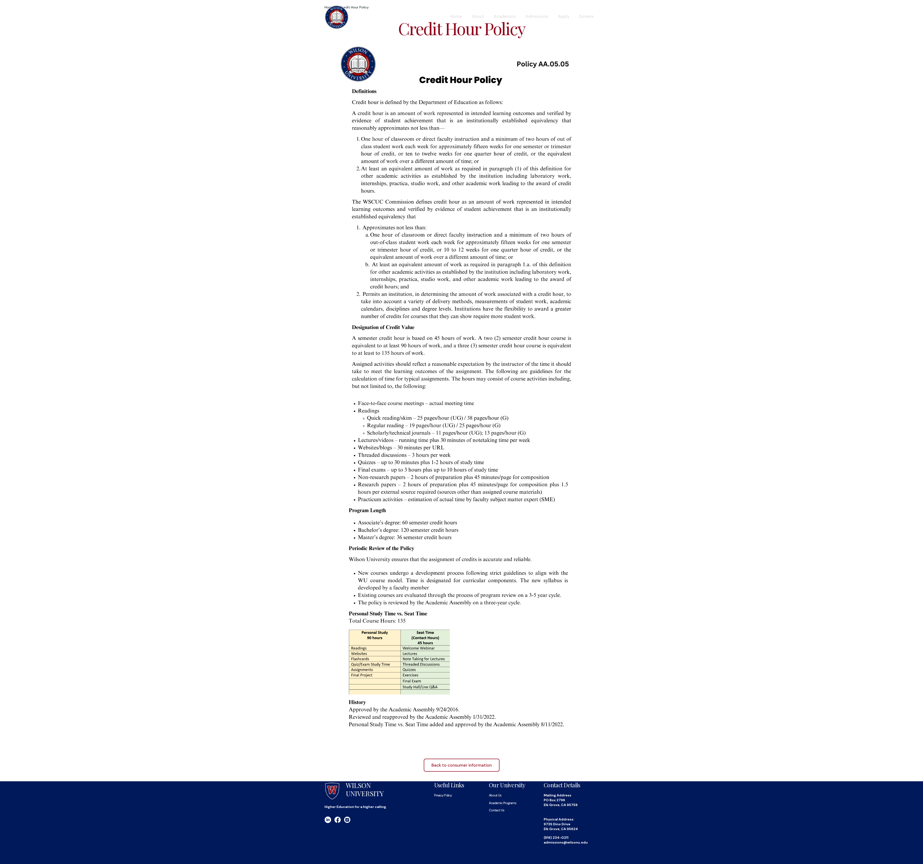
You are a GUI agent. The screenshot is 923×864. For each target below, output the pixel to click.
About (478, 16)
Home (456, 16)
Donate (586, 16)
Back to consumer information (461, 765)
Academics (505, 16)
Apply (563, 16)
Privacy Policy (443, 795)
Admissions (536, 16)
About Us (495, 795)
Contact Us (496, 810)
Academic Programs (502, 803)
